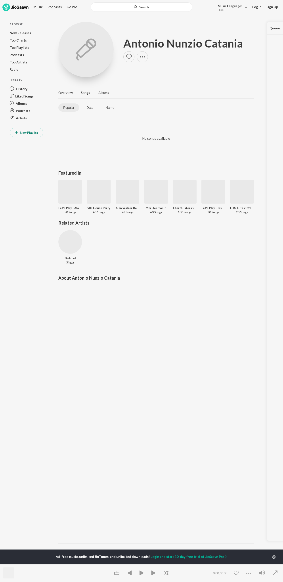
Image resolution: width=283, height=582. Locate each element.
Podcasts (55, 7)
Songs (85, 93)
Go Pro (72, 7)
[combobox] (141, 7)
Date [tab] (89, 107)
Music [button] (38, 7)
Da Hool (70, 258)
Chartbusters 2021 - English (185, 208)
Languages (230, 6)
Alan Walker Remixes (127, 208)
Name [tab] (109, 107)
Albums (103, 93)
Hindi (221, 9)
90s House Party (98, 208)
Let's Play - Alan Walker (70, 208)
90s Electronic (156, 208)
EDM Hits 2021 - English (242, 208)
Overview (65, 93)
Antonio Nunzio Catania (183, 43)
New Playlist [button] (28, 132)
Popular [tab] (68, 107)
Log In (257, 7)
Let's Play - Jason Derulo (213, 208)
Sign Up (272, 7)
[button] (231, 7)
